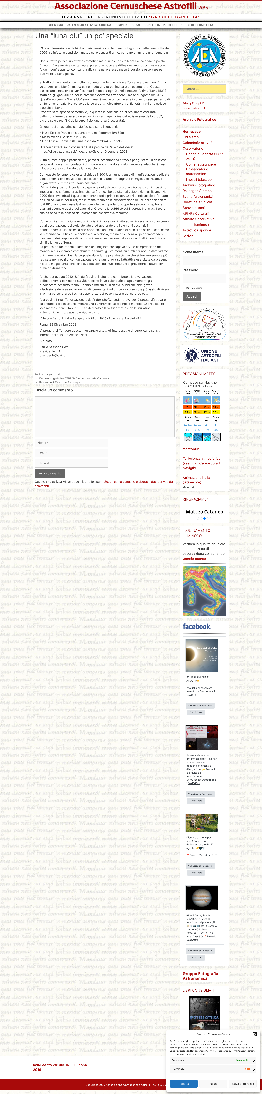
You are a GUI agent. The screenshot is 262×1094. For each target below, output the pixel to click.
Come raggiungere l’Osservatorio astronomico (201, 169)
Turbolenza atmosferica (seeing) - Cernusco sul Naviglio (202, 463)
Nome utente (193, 252)
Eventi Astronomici (50, 374)
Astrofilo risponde (197, 230)
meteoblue (191, 449)
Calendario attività (197, 143)
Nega (213, 1083)
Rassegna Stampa (197, 191)
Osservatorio (193, 148)
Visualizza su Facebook (200, 705)
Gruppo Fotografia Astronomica (200, 976)
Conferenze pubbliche (161, 25)
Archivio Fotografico (199, 185)
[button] (255, 1034)
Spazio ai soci (194, 208)
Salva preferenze (243, 1083)
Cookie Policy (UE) (194, 107)
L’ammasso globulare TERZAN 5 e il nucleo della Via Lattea (74, 378)
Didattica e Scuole (197, 202)
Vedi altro (194, 783)
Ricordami (193, 288)
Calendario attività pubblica (89, 25)
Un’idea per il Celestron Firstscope (59, 382)
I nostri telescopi (199, 180)
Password (190, 270)
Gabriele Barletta (199, 25)
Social (136, 25)
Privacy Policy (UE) (194, 103)
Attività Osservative (198, 219)
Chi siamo (56, 25)
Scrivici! (121, 25)
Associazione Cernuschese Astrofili (125, 6)
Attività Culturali (196, 213)
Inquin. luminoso (196, 225)
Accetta (184, 1083)
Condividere (196, 712)
